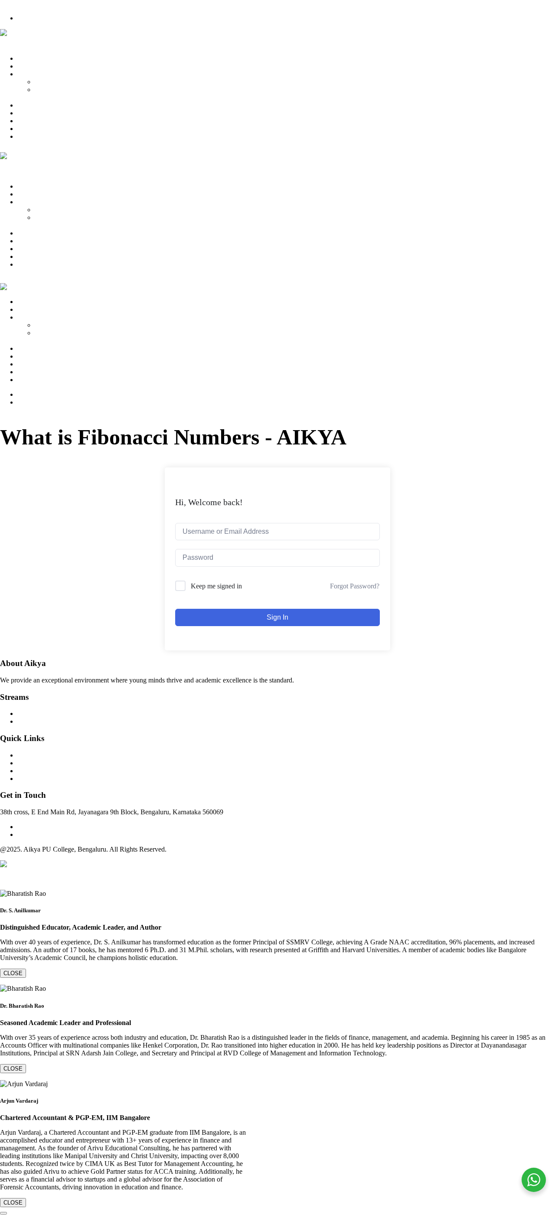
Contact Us (32, 136)
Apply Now (33, 18)
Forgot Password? (354, 586)
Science (45, 89)
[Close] (3, 1213)
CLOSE (13, 973)
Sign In (277, 617)
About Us (30, 66)
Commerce (50, 81)
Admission (32, 113)
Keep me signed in (216, 586)
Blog (24, 128)
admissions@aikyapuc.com (54, 834)
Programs (30, 74)
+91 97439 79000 (24, 3)
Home (25, 58)
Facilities (29, 120)
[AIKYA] (9, 32)
